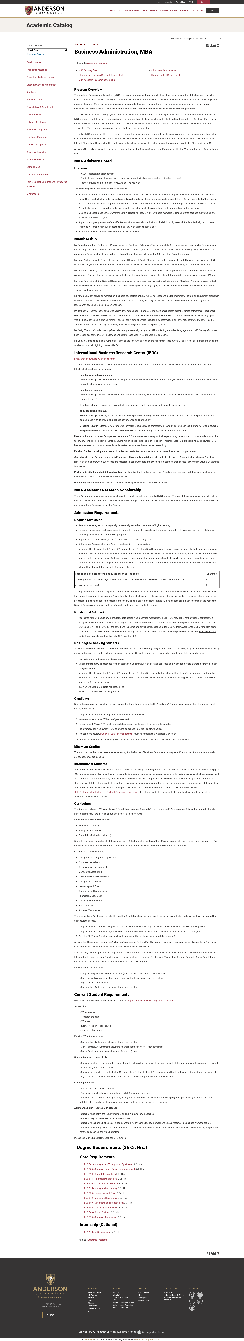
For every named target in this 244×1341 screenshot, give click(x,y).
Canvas (91, 1300)
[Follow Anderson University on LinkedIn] (200, 1301)
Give (200, 10)
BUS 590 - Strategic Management (116, 733)
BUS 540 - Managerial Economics (100, 1198)
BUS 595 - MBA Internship (97, 1232)
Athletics (187, 10)
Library (141, 1295)
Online (157, 2)
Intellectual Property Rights (174, 1295)
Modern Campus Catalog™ (148, 1339)
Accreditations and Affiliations (120, 1299)
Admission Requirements (163, 70)
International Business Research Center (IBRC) (101, 75)
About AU (115, 10)
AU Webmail (93, 1295)
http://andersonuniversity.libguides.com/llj (95, 358)
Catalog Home (34, 62)
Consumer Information (38, 174)
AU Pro (116, 1292)
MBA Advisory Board (89, 70)
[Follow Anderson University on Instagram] (192, 1295)
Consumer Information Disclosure (172, 1299)
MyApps (91, 1303)
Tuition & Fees (34, 114)
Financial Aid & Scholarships (41, 107)
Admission (132, 10)
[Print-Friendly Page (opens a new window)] (214, 45)
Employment (143, 1298)
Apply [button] (212, 10)
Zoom (90, 1311)
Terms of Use (168, 1292)
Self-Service (92, 1306)
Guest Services (143, 1300)
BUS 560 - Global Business (97, 1212)
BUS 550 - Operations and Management (104, 1202)
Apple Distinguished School (123, 1302)
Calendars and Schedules (123, 1305)
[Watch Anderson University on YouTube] (200, 1295)
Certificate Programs (37, 137)
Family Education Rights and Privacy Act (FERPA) (47, 184)
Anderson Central (35, 99)
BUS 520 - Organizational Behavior (101, 1183)
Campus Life (168, 10)
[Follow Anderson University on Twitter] (192, 1308)
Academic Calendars (37, 152)
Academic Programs (37, 129)
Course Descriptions (36, 144)
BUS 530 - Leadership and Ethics (100, 1193)
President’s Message (37, 69)
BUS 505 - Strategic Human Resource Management (109, 1169)
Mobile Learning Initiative (122, 1308)
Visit (191, 2)
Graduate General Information (41, 84)
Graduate (168, 2)
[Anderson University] (45, 10)
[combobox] (193, 38)
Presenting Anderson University (42, 77)
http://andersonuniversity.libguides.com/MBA (150, 1000)
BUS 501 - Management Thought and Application (108, 1164)
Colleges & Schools (36, 122)
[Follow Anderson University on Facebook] (192, 1301)
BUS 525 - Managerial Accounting (101, 1188)
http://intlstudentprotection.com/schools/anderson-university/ (106, 792)
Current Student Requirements (166, 75)
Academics (150, 10)
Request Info (180, 2)
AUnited (91, 1298)
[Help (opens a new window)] (218, 45)
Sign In (203, 2)
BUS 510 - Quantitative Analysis (100, 1174)
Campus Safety (94, 1309)
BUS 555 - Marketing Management (101, 1207)
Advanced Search (35, 54)
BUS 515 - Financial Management (100, 1178)
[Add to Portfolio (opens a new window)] (211, 45)
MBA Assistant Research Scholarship (97, 80)
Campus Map (33, 167)
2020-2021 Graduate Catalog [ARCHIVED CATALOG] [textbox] (186, 39)
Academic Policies (36, 159)
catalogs (89, 1339)
